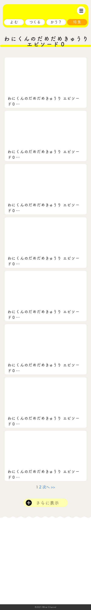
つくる (35, 22)
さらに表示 (47, 503)
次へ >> (48, 487)
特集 (77, 22)
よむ (14, 22)
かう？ (56, 22)
